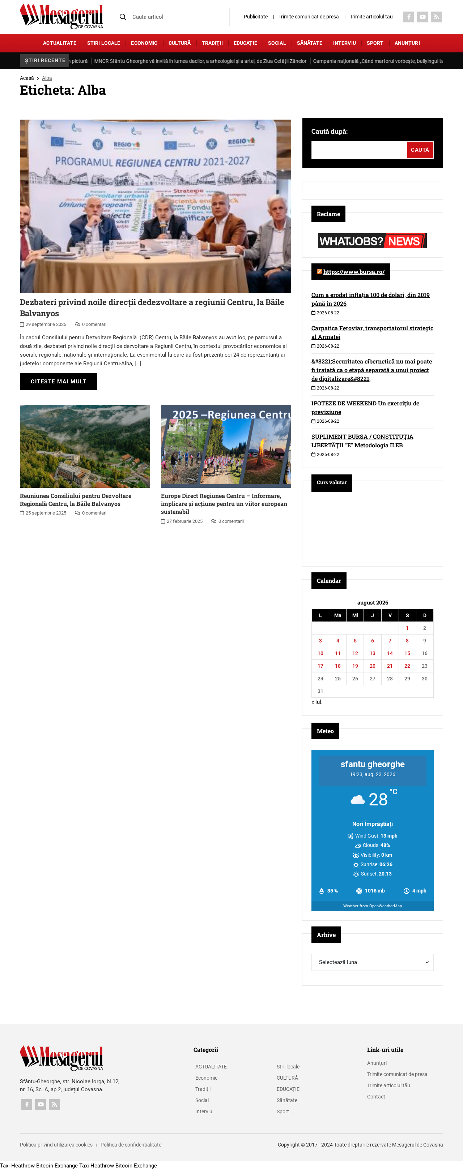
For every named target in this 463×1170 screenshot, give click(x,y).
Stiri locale (103, 43)
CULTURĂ (180, 43)
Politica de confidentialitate (131, 1145)
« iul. (317, 702)
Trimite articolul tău (371, 17)
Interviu (344, 43)
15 (407, 653)
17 (320, 665)
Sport (375, 43)
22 (407, 665)
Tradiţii (212, 43)
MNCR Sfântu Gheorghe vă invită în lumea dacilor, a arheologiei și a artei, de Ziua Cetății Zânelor (178, 61)
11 (338, 653)
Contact (376, 1097)
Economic (144, 43)
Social (277, 43)
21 (390, 665)
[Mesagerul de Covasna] (61, 16)
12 (355, 653)
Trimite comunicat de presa (397, 1074)
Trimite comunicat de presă (309, 17)
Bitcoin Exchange (57, 1165)
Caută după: (329, 131)
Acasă (27, 78)
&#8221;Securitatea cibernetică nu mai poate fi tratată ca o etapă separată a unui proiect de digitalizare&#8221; (371, 369)
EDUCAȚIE (245, 43)
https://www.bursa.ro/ (354, 271)
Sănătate (309, 43)
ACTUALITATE (59, 43)
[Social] (408, 17)
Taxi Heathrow (17, 1165)
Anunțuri (407, 43)
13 (372, 653)
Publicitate (256, 17)
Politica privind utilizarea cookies (56, 1145)
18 (338, 665)
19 (355, 665)
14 (390, 653)
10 (320, 653)
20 (372, 665)
